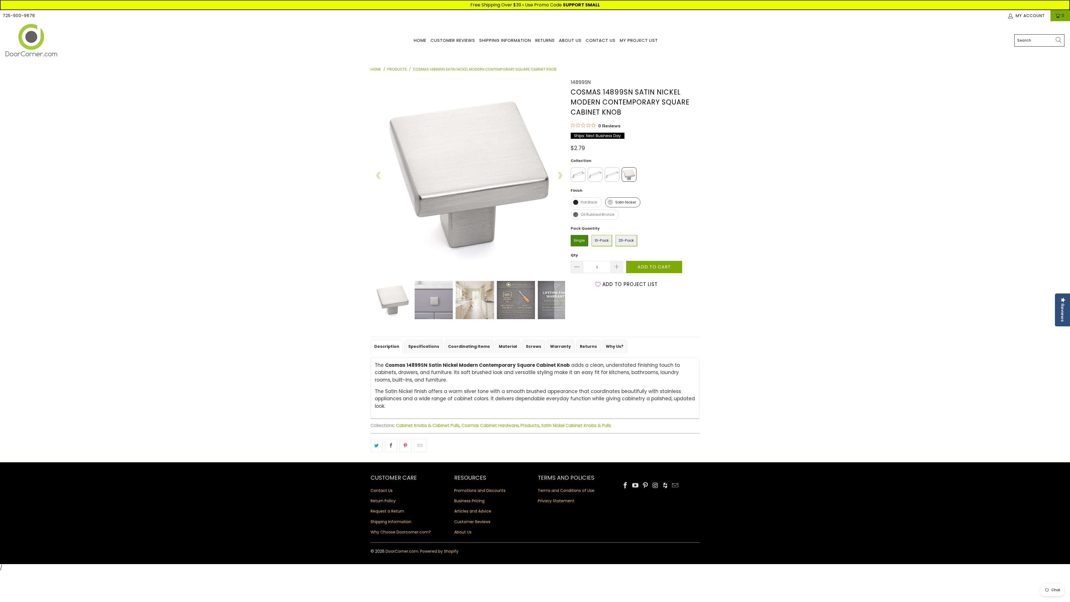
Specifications (423, 346)
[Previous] (378, 176)
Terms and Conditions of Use (566, 490)
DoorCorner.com (402, 551)
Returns (545, 40)
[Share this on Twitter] (377, 445)
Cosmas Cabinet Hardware (490, 425)
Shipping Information (505, 40)
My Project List (639, 40)
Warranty (560, 346)
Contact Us (601, 40)
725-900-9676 (19, 15)
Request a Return (387, 511)
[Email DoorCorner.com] (675, 485)
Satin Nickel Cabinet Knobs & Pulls (576, 425)
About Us (570, 40)
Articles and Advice (472, 511)
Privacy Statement (556, 501)
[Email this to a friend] (420, 445)
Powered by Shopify (439, 551)
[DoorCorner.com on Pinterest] (645, 485)
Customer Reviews (453, 40)
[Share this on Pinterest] (406, 445)
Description (386, 346)
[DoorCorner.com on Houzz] (665, 485)
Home (420, 40)
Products (530, 425)
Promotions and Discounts (479, 490)
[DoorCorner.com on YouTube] (635, 485)
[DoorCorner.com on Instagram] (655, 485)
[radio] (578, 174)
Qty (574, 255)
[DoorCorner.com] (31, 40)
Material (508, 346)
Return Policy (383, 501)
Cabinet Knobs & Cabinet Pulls (427, 425)
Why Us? (614, 346)
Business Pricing (469, 501)
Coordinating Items (469, 346)
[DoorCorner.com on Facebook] (625, 485)
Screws (533, 346)
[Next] (559, 176)
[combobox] (1039, 40)
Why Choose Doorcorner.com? (401, 532)
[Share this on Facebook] (391, 445)
